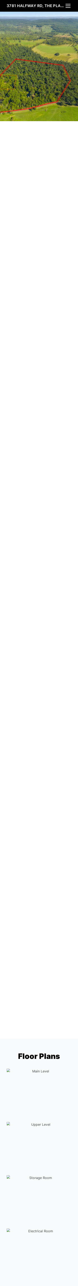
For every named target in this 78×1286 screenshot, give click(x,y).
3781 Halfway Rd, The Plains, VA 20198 (36, 6)
